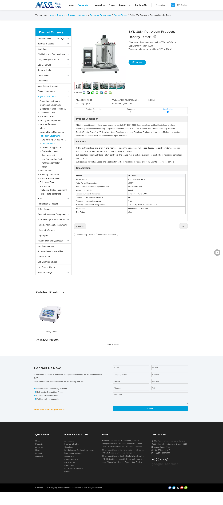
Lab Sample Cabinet (47, 267)
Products (39, 444)
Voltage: (116, 100)
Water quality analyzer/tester (50, 241)
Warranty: (80, 103)
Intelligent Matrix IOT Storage (51, 38)
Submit (150, 408)
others (42, 128)
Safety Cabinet (44, 209)
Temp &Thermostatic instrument (52, 225)
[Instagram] (166, 459)
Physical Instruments (47, 96)
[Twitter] (162, 459)
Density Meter (51, 332)
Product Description (94, 109)
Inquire (139, 62)
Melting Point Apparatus (50, 120)
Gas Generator (44, 65)
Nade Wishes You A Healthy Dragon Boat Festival (122, 462)
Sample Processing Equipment (52, 214)
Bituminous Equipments (50, 105)
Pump (40, 198)
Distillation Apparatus (51, 147)
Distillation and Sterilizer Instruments (54, 54)
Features (130, 109)
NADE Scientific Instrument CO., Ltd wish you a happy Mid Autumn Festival (132, 459)
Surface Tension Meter (50, 178)
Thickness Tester (47, 182)
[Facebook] (153, 459)
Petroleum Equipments (50, 136)
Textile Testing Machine (50, 194)
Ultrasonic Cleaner (46, 230)
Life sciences (44, 75)
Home (37, 441)
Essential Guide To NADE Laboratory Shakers (120, 441)
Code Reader (44, 257)
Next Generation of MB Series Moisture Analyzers (140, 450)
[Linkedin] (157, 459)
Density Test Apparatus (106, 234)
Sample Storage (45, 272)
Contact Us (39, 456)
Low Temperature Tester (53, 159)
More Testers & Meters (48, 86)
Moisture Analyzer (48, 124)
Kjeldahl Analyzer (46, 70)
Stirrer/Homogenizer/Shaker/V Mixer (54, 220)
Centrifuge (42, 49)
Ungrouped (43, 235)
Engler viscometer (50, 151)
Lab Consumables (46, 246)
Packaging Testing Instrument (53, 190)
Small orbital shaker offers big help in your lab (138, 456)
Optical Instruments (46, 91)
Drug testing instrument (48, 60)
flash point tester (49, 155)
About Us (39, 447)
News (37, 450)
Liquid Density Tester (84, 234)
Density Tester (48, 144)
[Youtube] (182, 487)
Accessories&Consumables (50, 251)
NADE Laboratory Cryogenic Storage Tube (119, 453)
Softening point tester (49, 174)
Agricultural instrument (50, 101)
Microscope (43, 81)
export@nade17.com (163, 447)
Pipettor (43, 167)
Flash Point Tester (48, 113)
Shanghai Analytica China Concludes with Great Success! (125, 444)
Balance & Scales (46, 44)
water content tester (50, 163)
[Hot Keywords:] (173, 5)
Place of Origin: (119, 103)
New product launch (110, 450)
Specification (168, 109)
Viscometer (45, 186)
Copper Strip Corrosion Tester (55, 140)
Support (38, 453)
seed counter (45, 171)
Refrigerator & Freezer (48, 204)
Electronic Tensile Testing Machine (55, 109)
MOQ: (151, 100)
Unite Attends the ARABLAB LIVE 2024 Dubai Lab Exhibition (126, 447)
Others (67, 471)
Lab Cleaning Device (47, 262)
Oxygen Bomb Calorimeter (52, 132)
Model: (79, 100)
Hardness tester (47, 116)
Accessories (69, 441)
